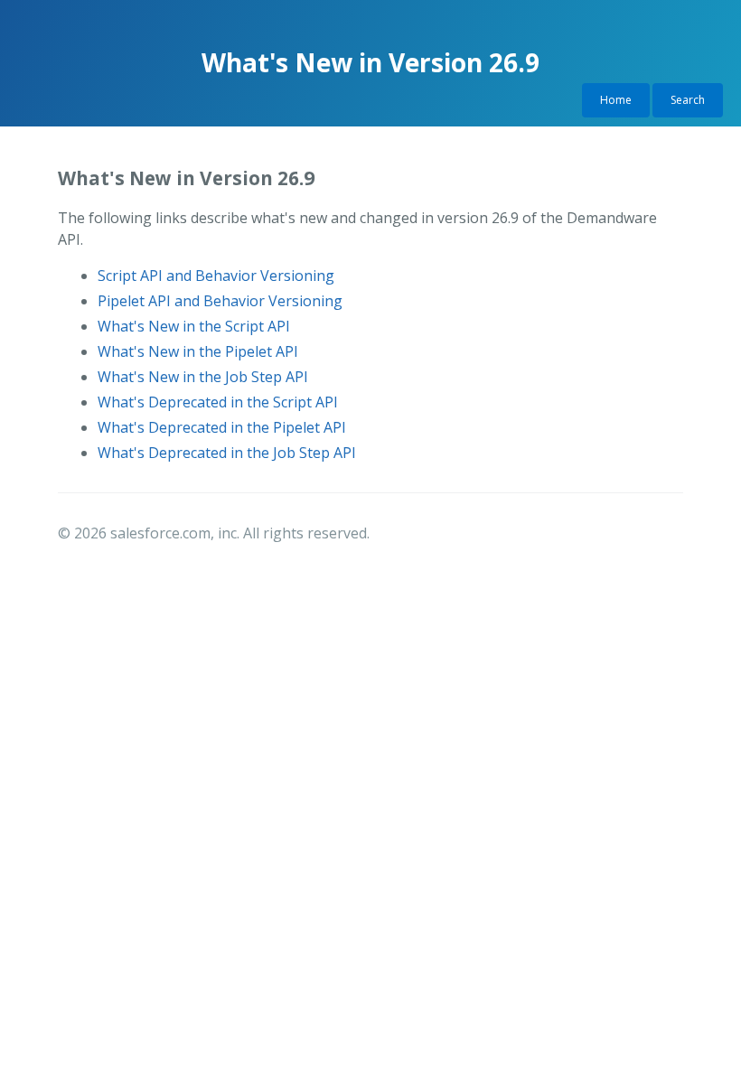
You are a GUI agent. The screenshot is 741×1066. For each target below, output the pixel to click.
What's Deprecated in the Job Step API (227, 453)
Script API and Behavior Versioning (216, 275)
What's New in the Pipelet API (198, 351)
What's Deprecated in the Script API (218, 402)
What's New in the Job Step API (203, 377)
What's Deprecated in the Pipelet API (222, 427)
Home (616, 100)
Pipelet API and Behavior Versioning (220, 301)
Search (688, 100)
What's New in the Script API (194, 326)
